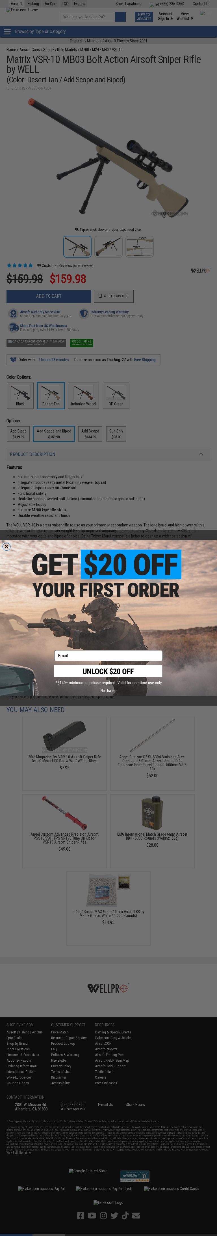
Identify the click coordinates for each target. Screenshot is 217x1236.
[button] (108, 675)
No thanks (108, 690)
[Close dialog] (6, 546)
